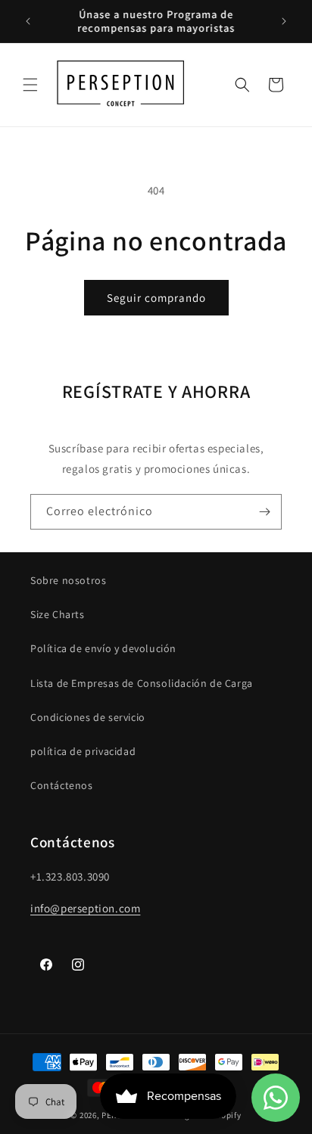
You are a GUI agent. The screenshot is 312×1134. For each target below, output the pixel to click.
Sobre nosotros (68, 580)
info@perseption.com (85, 908)
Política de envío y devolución (103, 648)
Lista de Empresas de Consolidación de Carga (141, 683)
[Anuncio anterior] (28, 21)
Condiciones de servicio (87, 717)
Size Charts (57, 614)
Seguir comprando (156, 297)
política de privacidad (83, 751)
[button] (30, 84)
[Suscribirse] (264, 512)
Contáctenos (61, 785)
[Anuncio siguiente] (284, 21)
